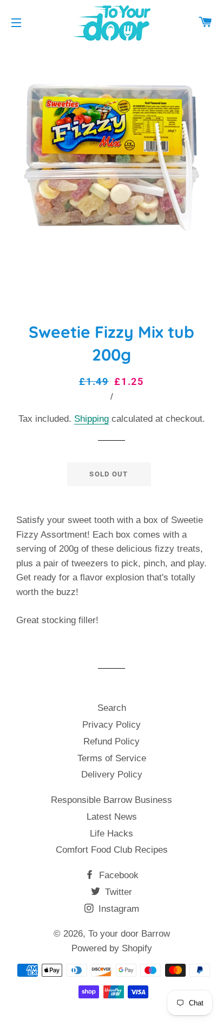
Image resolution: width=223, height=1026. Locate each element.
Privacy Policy (111, 725)
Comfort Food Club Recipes (112, 850)
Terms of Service (111, 758)
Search (111, 708)
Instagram (117, 909)
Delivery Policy (111, 774)
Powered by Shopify (111, 948)
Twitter (117, 892)
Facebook (117, 875)
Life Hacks (111, 833)
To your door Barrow (129, 934)
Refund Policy (111, 741)
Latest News (112, 817)
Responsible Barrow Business (111, 800)
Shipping (91, 419)
